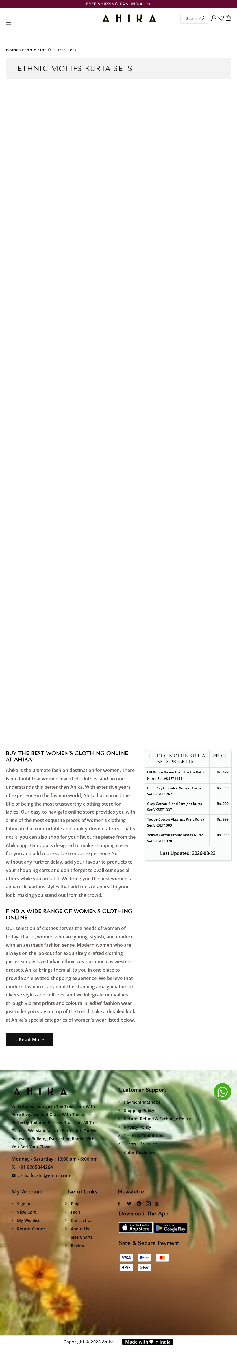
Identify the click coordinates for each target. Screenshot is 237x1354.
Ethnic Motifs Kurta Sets (49, 50)
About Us (79, 1229)
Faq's (75, 1212)
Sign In (23, 1203)
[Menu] (9, 24)
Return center (30, 1229)
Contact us (81, 1220)
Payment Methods (141, 1102)
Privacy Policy (137, 1127)
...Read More (29, 1039)
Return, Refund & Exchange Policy (157, 1118)
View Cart (26, 1212)
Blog (74, 1203)
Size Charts (81, 1237)
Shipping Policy (138, 1110)
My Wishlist (28, 1220)
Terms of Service (140, 1144)
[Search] (203, 18)
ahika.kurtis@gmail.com (44, 1175)
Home (12, 50)
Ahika (108, 1341)
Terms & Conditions (143, 1135)
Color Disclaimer (139, 1152)
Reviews (78, 1245)
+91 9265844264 (35, 1167)
